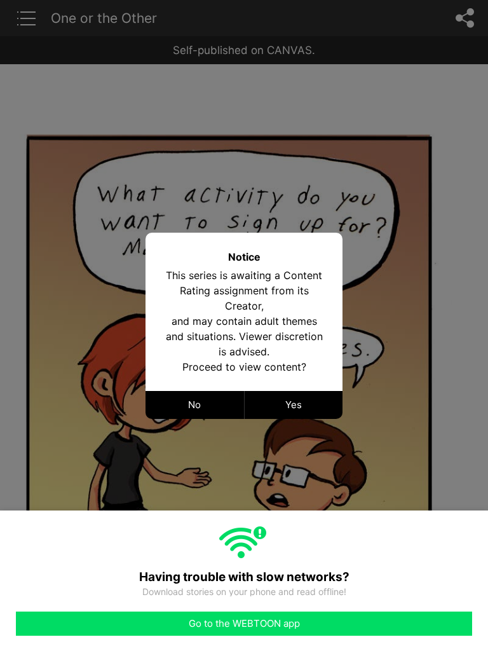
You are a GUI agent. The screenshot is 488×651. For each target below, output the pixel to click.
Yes (293, 405)
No (194, 405)
